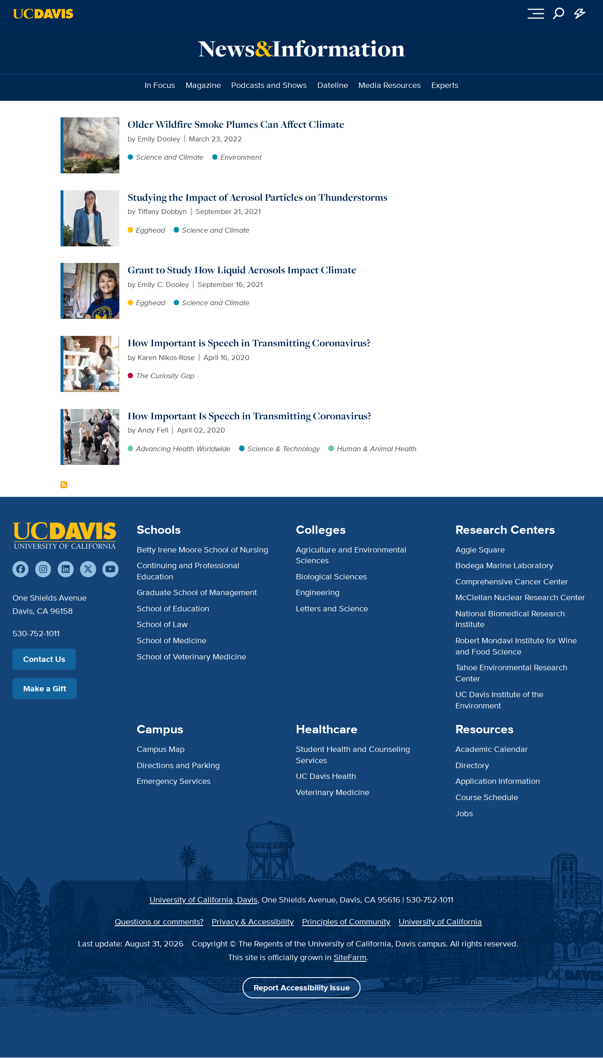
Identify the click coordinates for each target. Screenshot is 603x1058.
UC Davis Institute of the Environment (499, 699)
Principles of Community (346, 921)
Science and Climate (169, 157)
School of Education (173, 608)
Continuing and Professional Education (188, 570)
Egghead (150, 230)
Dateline (332, 85)
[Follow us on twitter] (88, 569)
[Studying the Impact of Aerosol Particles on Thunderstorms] (91, 196)
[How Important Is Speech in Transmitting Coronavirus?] (91, 414)
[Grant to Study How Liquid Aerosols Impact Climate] (91, 268)
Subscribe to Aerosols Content (64, 485)
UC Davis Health (326, 776)
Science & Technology (283, 448)
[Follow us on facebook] (20, 569)
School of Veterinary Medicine (191, 656)
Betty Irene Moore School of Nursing (202, 549)
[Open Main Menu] (535, 13)
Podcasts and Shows (269, 85)
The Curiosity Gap (165, 375)
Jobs (464, 813)
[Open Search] (558, 13)
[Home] (64, 535)
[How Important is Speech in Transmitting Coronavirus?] (91, 341)
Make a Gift (44, 688)
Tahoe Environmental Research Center (511, 672)
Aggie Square (480, 549)
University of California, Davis (203, 899)
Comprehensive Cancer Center (511, 581)
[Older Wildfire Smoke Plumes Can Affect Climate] (91, 123)
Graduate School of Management (197, 592)
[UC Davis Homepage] (42, 14)
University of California (440, 921)
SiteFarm (350, 957)
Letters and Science (332, 608)
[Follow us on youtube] (110, 569)
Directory (472, 765)
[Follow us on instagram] (43, 569)
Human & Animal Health (376, 448)
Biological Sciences (331, 576)
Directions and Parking (178, 765)
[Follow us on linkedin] (66, 569)
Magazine (203, 85)
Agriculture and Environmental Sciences (351, 554)
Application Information (497, 781)
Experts (444, 85)
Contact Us (44, 659)
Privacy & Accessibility (253, 921)
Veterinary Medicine (332, 792)
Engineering (317, 592)
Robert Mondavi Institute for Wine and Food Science (516, 645)
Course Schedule (486, 797)
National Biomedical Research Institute (510, 618)
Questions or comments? (159, 921)
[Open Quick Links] (580, 13)
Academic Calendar (491, 749)
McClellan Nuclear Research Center (520, 597)
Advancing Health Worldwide (183, 448)
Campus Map (160, 749)
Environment (241, 157)
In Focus (160, 85)
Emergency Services (174, 781)
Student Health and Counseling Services (353, 754)
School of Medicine (171, 640)
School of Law (162, 624)
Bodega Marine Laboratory (504, 565)
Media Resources (389, 85)
